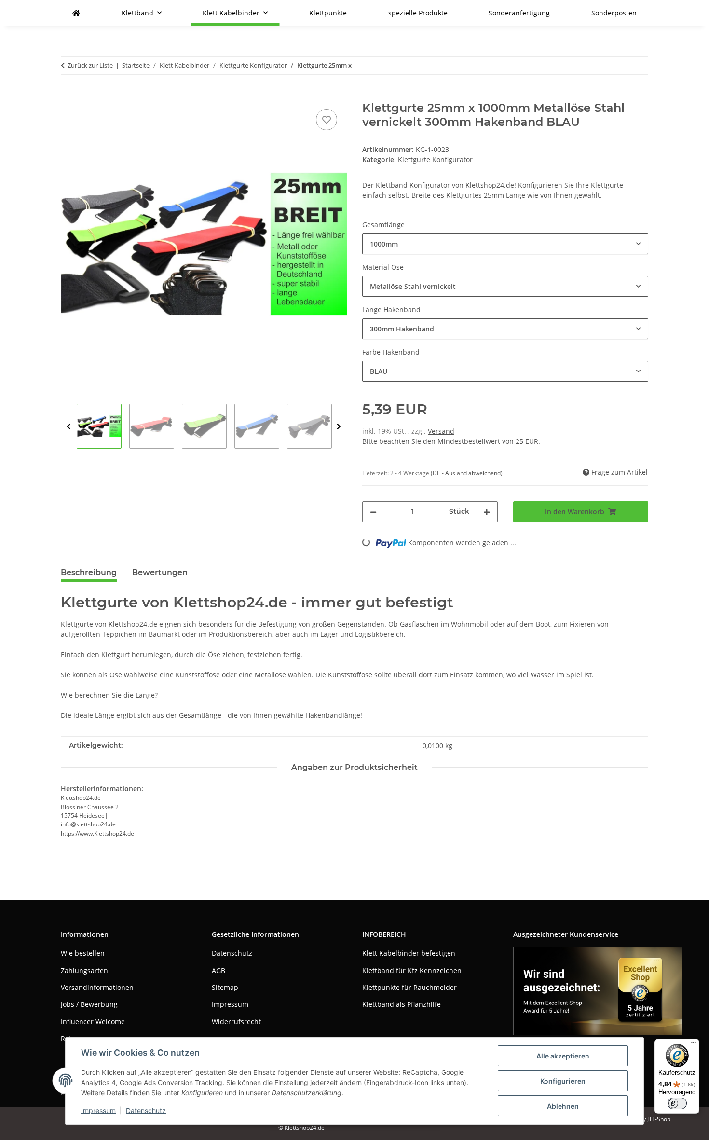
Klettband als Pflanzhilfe (401, 1004)
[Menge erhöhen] (486, 512)
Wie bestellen (83, 953)
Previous (69, 427)
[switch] (677, 1103)
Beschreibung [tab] (89, 572)
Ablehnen (563, 1106)
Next (339, 427)
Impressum (98, 1110)
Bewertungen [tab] (160, 572)
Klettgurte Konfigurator (435, 159)
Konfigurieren (563, 1081)
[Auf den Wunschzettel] (326, 119)
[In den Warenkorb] (68, 96)
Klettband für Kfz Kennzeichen (412, 970)
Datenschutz (146, 1110)
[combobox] (505, 243)
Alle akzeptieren (562, 1056)
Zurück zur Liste (90, 65)
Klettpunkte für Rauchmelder (409, 987)
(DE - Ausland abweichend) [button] (467, 473)
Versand (441, 431)
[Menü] (693, 1044)
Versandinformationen (97, 987)
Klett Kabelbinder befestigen (408, 953)
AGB (218, 970)
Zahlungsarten (84, 970)
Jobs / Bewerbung (89, 1004)
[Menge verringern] (373, 512)
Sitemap (225, 987)
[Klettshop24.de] (76, 13)
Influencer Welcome (93, 1021)
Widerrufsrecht (236, 1021)
